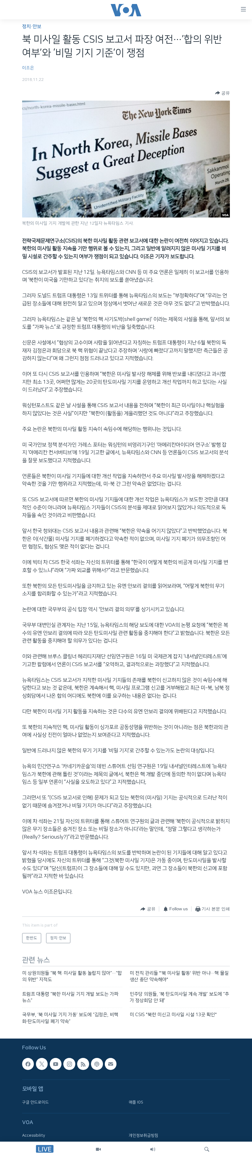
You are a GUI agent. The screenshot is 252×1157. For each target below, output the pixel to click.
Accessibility (33, 1135)
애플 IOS (136, 1102)
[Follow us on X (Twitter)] (42, 1064)
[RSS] (83, 1064)
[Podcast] (97, 1064)
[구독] (110, 1064)
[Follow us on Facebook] (28, 1064)
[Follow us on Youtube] (55, 1064)
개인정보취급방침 (143, 1135)
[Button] (222, 93)
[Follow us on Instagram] (69, 1064)
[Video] (98, 1149)
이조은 (28, 68)
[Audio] (153, 1149)
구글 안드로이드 (35, 1102)
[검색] (207, 1149)
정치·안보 (31, 26)
